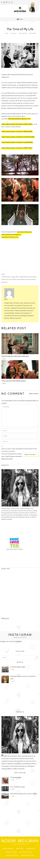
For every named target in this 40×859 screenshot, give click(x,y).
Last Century (23, 33)
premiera (28, 279)
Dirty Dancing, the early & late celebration (15, 356)
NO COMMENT (12, 393)
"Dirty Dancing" (5, 277)
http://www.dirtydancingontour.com (19, 119)
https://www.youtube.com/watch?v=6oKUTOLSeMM (18, 137)
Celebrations (30, 848)
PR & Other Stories (26, 852)
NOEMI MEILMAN (19, 840)
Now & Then (19, 848)
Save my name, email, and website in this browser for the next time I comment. (19, 450)
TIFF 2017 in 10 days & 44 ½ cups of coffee (23, 794)
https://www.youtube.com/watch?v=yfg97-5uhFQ (17, 124)
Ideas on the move (12, 855)
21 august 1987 (14, 277)
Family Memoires (8, 848)
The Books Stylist (15, 777)
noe (7, 33)
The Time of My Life (20, 29)
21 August (13, 33)
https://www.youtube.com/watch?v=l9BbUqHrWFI (17, 131)
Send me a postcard (27, 855)
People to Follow (11, 852)
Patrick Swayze (21, 279)
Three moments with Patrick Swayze (13, 381)
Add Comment (34, 393)
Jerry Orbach (12, 279)
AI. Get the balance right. (17, 667)
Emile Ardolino (32, 277)
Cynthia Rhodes (23, 277)
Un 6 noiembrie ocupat (17, 787)
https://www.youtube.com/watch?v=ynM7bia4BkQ (17, 142)
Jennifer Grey (5, 279)
